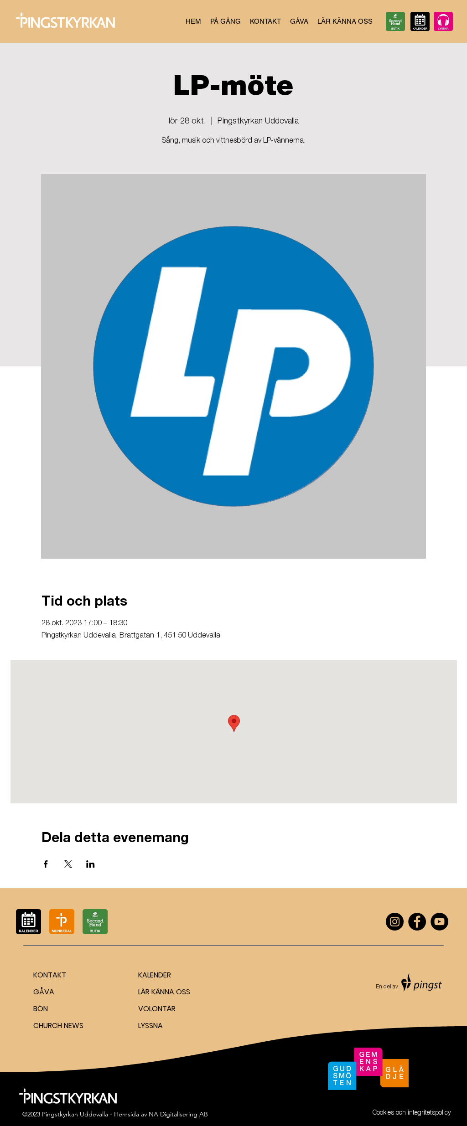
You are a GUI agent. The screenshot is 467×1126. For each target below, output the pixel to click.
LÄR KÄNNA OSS (164, 992)
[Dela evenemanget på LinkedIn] (90, 864)
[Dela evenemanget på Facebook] (46, 864)
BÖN (40, 1008)
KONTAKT (49, 975)
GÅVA (43, 992)
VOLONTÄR (157, 1008)
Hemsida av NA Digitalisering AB (161, 1114)
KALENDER (154, 975)
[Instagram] (395, 922)
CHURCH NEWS (58, 1025)
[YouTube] (439, 922)
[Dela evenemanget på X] (68, 864)
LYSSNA (150, 1025)
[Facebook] (417, 922)
